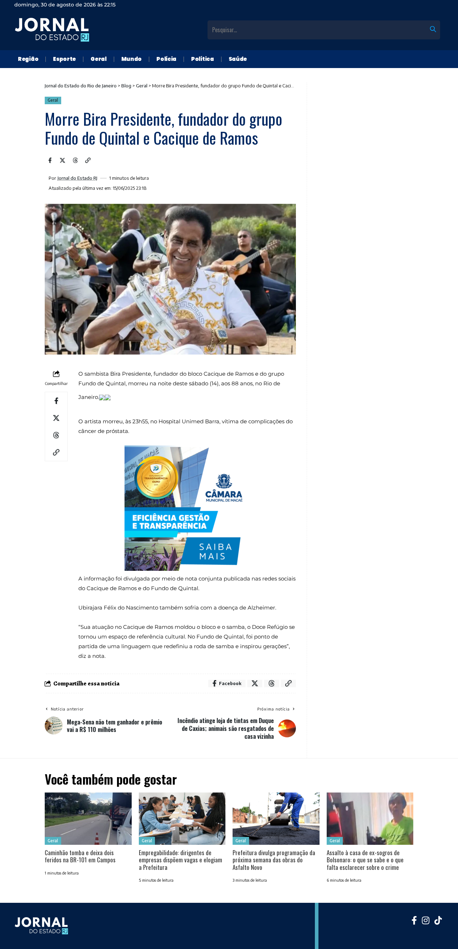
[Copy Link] (88, 160)
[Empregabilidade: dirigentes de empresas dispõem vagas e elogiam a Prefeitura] (182, 819)
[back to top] (444, 935)
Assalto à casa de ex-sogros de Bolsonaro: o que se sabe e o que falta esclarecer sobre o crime (365, 860)
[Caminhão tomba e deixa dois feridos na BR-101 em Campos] (88, 819)
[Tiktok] (438, 920)
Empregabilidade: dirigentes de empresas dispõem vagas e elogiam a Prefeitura (180, 860)
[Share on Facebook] (50, 160)
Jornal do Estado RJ (77, 178)
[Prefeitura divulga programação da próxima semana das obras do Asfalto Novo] (276, 819)
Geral (53, 100)
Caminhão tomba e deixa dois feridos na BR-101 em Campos (80, 856)
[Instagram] (425, 920)
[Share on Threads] (75, 160)
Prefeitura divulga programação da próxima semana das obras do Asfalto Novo (274, 860)
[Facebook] (414, 920)
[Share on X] (63, 160)
